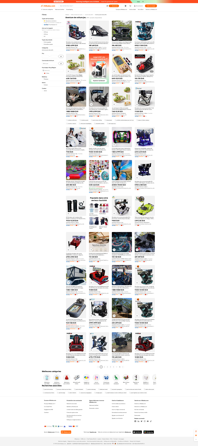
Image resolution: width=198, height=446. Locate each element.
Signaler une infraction (117, 418)
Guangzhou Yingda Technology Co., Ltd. (121, 188)
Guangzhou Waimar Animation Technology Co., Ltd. (76, 260)
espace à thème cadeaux (143, 120)
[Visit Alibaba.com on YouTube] (148, 421)
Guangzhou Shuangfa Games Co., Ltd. (75, 224)
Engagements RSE (48, 409)
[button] (107, 6)
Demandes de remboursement (119, 412)
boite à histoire (73, 392)
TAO (111, 439)
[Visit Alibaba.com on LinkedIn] (138, 421)
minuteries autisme (100, 123)
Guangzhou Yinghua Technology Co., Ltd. (144, 48)
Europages (121, 439)
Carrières (46, 412)
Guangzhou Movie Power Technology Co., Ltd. (99, 155)
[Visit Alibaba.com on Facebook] (135, 421)
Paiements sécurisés (72, 403)
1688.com (83, 439)
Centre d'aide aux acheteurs (118, 403)
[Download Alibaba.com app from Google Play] (148, 432)
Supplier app (93, 432)
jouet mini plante (79, 389)
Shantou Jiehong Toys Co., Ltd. (119, 114)
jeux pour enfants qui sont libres (64, 389)
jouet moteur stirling (97, 120)
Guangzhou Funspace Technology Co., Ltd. (76, 48)
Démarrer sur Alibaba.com (140, 406)
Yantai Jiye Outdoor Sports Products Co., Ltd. (122, 48)
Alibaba (67, 14)
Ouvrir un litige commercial (118, 409)
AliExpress (76, 439)
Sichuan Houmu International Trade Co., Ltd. (99, 260)
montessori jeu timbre (49, 392)
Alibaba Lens (51, 432)
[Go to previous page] (98, 367)
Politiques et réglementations (74, 419)
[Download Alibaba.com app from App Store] (137, 432)
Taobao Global (105, 439)
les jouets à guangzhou (117, 389)
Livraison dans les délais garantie (74, 409)
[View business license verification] (113, 443)
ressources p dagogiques (86, 392)
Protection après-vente (72, 412)
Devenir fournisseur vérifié (140, 412)
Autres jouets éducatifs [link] (101, 14)
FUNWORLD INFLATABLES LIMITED (97, 48)
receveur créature (72, 123)
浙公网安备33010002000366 (124, 443)
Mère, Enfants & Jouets (76, 14)
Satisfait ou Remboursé (72, 406)
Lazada (99, 439)
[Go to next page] (122, 367)
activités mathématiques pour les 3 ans (125, 120)
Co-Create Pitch (48, 406)
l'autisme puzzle (84, 120)
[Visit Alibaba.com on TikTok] (151, 421)
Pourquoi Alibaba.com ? (49, 403)
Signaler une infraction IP (118, 415)
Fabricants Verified (93, 405)
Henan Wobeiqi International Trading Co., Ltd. (145, 81)
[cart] (130, 6)
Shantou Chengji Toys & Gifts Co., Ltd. (121, 81)
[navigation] (53, 191)
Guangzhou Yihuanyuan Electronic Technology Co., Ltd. (99, 114)
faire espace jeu (112, 123)
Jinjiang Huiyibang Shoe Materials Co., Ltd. (99, 191)
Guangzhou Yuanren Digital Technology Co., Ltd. (76, 114)
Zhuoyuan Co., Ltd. (139, 114)
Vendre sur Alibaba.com (140, 403)
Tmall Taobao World (91, 439)
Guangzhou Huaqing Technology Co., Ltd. (144, 188)
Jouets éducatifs (89, 14)
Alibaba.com (128, 432)
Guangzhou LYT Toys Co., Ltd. (73, 188)
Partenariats (137, 415)
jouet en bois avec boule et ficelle (134, 389)
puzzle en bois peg (92, 389)
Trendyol (115, 439)
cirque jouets (109, 120)
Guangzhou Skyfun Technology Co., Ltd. (121, 224)
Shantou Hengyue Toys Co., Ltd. (73, 81)
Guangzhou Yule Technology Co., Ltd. (143, 155)
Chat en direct (115, 406)
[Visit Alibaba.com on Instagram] (145, 421)
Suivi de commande (139, 409)
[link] (196, 431)
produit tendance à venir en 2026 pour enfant (116, 392)
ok (61, 56)
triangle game (99, 392)
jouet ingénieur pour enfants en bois (139, 392)
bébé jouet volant (104, 389)
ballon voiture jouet (150, 389)
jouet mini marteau (48, 389)
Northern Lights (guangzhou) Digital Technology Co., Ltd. (122, 260)
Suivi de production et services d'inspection (74, 416)
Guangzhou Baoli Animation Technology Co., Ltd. (122, 155)
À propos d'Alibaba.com (50, 400)
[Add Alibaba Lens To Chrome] (66, 432)
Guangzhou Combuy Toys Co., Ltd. (143, 224)
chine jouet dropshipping (86, 123)
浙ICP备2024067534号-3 (138, 443)
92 (119, 366)
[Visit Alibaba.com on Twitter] (141, 421)
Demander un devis (94, 408)
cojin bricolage (62, 392)
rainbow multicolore (72, 120)
